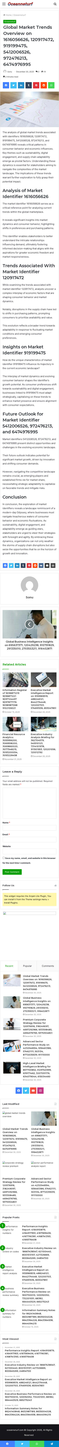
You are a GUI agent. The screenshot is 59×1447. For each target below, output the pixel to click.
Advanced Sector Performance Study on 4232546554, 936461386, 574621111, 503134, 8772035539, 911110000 (37, 1048)
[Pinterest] (29, 565)
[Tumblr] (23, 565)
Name (6, 822)
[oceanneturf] (20, 4)
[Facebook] (5, 565)
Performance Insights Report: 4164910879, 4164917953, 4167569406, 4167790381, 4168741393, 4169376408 (36, 1233)
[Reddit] (35, 565)
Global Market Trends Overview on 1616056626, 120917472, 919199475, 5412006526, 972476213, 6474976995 (37, 983)
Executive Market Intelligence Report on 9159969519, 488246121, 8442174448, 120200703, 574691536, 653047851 (43, 699)
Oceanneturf (19, 15)
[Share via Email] (47, 565)
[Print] (53, 565)
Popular (27, 965)
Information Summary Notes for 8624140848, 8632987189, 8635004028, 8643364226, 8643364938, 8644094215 (38, 1317)
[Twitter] (11, 565)
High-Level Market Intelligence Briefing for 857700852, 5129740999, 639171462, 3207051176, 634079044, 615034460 (37, 1070)
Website (7, 846)
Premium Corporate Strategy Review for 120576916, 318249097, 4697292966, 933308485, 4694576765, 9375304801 (37, 1026)
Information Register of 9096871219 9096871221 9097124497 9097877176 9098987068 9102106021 (15, 699)
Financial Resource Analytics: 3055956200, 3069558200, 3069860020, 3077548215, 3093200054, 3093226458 (14, 745)
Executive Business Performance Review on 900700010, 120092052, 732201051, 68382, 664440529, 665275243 (36, 1295)
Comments (48, 965)
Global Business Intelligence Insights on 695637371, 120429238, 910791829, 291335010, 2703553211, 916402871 (37, 1004)
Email (6, 834)
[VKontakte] (41, 565)
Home (8, 15)
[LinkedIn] (17, 565)
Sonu (9, 71)
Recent (9, 965)
